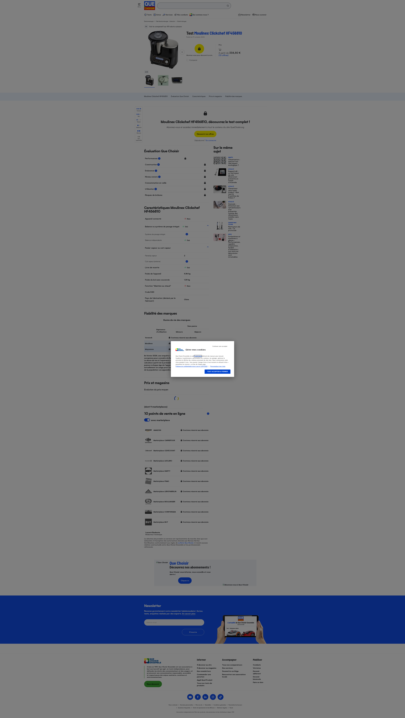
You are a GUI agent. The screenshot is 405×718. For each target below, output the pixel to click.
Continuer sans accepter (219, 346)
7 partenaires (198, 356)
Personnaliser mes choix (217, 366)
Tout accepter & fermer (217, 371)
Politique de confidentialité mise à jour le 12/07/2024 (191, 366)
